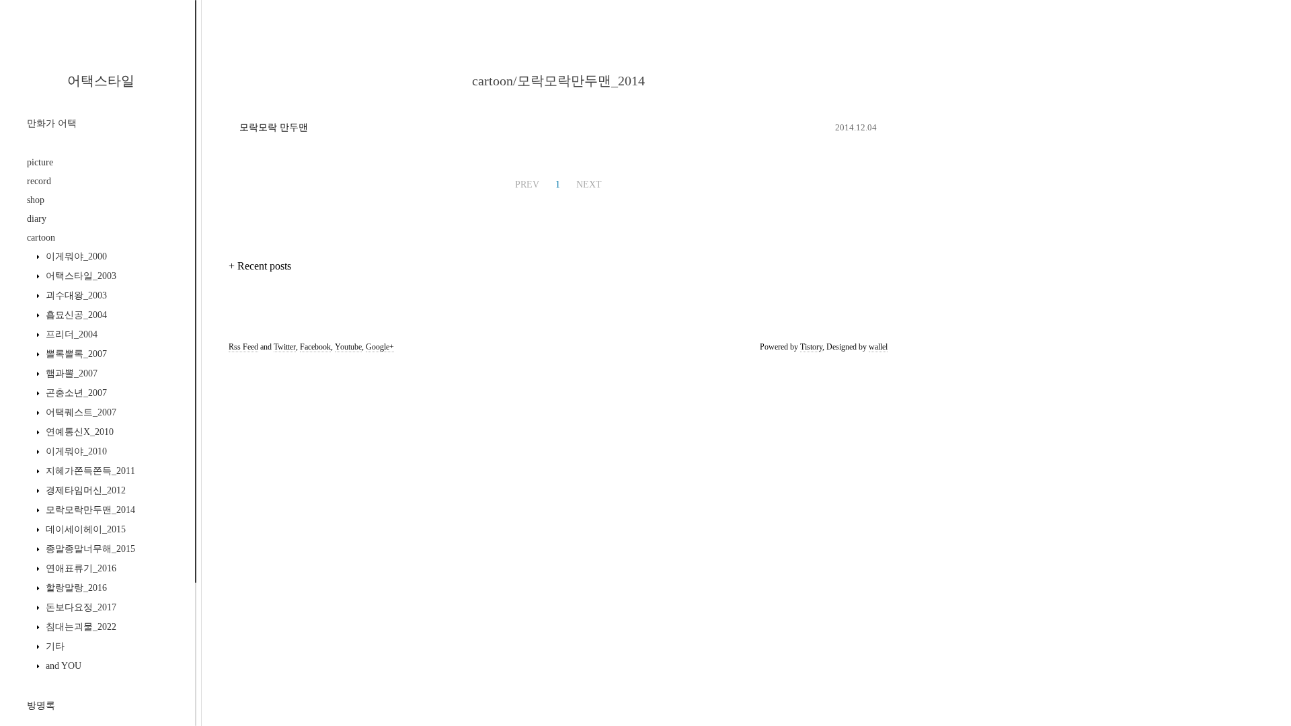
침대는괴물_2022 (79, 627)
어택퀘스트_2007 (79, 412)
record (39, 181)
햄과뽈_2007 (70, 373)
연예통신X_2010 (78, 432)
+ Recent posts (260, 266)
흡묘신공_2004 (75, 315)
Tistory (811, 347)
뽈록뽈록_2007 (75, 354)
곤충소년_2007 (75, 393)
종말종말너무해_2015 (89, 549)
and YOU (62, 666)
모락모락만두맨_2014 (89, 510)
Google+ (380, 347)
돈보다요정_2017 (79, 607)
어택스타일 (100, 80)
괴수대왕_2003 (75, 295)
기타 (54, 646)
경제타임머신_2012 (84, 490)
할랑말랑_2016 (75, 588)
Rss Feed (243, 347)
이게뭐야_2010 (75, 451)
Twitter (285, 347)
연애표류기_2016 (79, 568)
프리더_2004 (70, 334)
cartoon (41, 238)
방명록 (41, 705)
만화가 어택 (52, 123)
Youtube (348, 347)
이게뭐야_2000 (75, 256)
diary (36, 219)
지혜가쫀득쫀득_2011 (89, 471)
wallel (878, 347)
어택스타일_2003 (79, 276)
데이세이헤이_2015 (84, 529)
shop (35, 200)
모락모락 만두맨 (273, 127)
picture (40, 162)
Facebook (315, 347)
